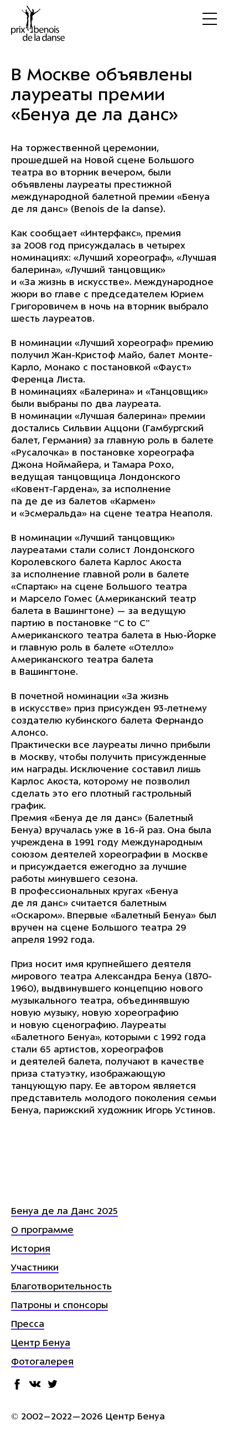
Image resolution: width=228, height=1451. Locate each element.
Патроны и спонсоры (59, 1306)
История (30, 1249)
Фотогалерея (42, 1362)
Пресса (27, 1325)
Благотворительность (61, 1287)
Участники (35, 1268)
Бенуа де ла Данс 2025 (64, 1212)
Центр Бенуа (40, 1344)
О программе (42, 1231)
